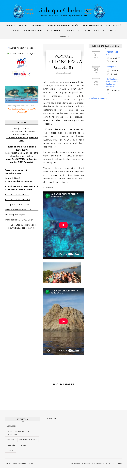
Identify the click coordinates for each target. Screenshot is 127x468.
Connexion (51, 419)
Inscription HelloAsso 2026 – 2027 (21, 210)
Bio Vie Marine (54, 31)
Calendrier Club (33, 31)
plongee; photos (28, 440)
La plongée (38, 25)
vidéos (23, 445)
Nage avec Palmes (92, 25)
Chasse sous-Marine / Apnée (63, 25)
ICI (33, 228)
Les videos (14, 31)
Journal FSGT (73, 31)
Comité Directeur (94, 31)
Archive (64, 36)
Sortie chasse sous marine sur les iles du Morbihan (113, 82)
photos (11, 440)
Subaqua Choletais (63, 10)
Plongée (11, 445)
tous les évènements (98, 98)
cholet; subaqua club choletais (18, 433)
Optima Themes (26, 463)
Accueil (10, 25)
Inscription (111, 66)
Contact (114, 31)
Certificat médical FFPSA (17, 199)
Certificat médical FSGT (17, 194)
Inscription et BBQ (112, 53)
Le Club (23, 25)
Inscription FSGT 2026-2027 (19, 220)
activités (12, 426)
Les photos (112, 25)
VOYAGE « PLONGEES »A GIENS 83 (65, 61)
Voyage (10, 450)
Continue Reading (63, 384)
